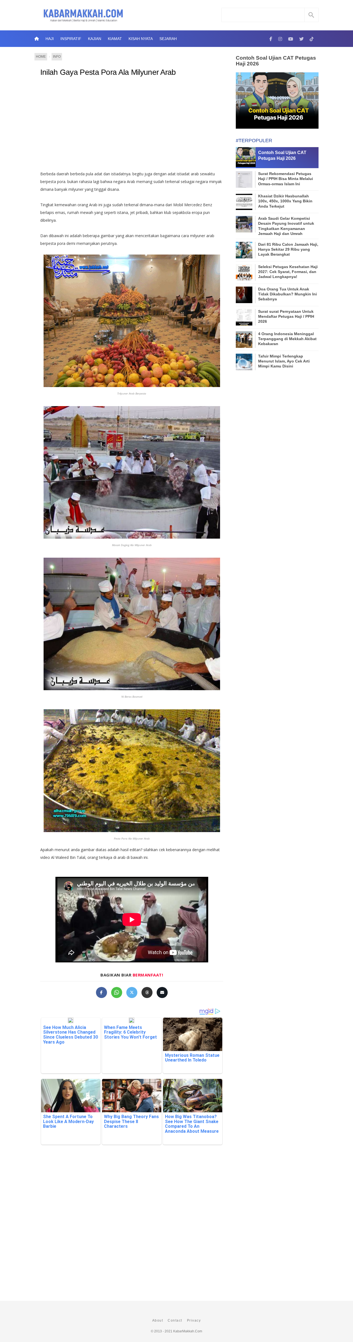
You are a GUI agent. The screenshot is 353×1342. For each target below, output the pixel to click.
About (157, 1320)
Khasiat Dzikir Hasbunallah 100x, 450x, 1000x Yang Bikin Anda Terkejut (285, 201)
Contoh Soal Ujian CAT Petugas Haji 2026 (276, 61)
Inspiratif (70, 38)
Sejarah (168, 38)
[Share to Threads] (147, 992)
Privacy (194, 1320)
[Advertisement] (137, 126)
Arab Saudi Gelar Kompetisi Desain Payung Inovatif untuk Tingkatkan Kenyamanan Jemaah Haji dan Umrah (286, 226)
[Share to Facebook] (101, 992)
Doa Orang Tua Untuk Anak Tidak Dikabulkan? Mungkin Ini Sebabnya (287, 294)
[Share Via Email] (162, 992)
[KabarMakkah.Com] (270, 38)
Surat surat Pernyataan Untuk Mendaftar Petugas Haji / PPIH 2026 (286, 316)
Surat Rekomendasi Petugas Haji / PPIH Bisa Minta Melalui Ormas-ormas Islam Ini (285, 178)
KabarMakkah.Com (187, 1331)
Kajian (94, 38)
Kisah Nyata (141, 38)
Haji (50, 38)
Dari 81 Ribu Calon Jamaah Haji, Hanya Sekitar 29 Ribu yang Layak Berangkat (288, 249)
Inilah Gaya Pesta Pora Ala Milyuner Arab (108, 72)
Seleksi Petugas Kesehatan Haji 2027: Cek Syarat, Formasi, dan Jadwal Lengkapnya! (288, 271)
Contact (175, 1320)
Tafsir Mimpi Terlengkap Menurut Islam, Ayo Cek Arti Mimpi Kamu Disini (284, 361)
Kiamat (115, 38)
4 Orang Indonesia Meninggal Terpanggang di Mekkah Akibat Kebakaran (287, 339)
